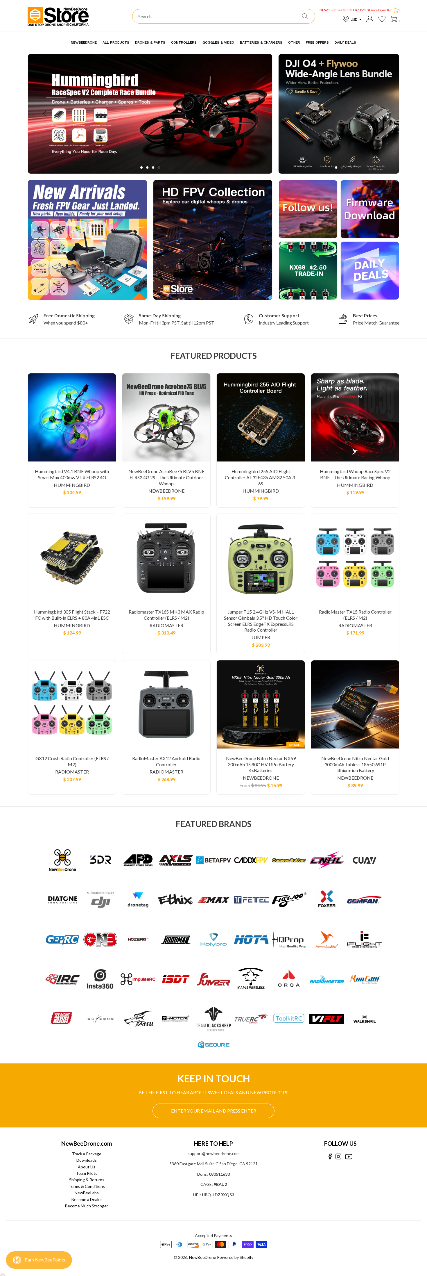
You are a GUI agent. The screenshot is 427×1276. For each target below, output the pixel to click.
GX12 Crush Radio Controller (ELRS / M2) (72, 761)
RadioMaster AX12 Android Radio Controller (166, 761)
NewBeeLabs (87, 1192)
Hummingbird (72, 485)
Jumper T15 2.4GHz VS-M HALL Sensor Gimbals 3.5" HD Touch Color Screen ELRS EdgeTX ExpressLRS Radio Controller (260, 620)
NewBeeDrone (166, 490)
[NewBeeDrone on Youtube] (348, 1156)
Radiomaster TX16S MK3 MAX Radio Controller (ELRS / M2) (166, 615)
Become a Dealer (86, 1199)
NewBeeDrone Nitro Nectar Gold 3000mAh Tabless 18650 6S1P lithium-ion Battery (355, 764)
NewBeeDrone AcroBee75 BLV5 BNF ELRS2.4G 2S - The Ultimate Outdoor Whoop (166, 477)
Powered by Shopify (235, 1257)
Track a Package (86, 1153)
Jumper (261, 637)
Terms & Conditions (87, 1186)
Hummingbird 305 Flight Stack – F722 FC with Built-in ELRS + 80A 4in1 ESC (72, 615)
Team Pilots (86, 1173)
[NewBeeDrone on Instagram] (338, 1156)
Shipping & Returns (86, 1179)
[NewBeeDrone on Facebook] (330, 1156)
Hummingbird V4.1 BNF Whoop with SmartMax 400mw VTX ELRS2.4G (72, 474)
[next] (254, 113)
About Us (86, 1166)
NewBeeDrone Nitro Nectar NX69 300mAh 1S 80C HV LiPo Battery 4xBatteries (261, 764)
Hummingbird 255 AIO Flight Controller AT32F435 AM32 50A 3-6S (261, 477)
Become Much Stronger (86, 1205)
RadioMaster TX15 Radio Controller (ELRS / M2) (355, 615)
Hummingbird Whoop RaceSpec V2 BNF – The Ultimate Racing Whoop (355, 474)
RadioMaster (166, 625)
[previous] (45, 113)
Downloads (86, 1160)
